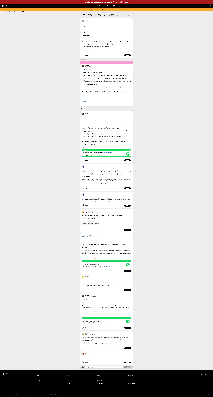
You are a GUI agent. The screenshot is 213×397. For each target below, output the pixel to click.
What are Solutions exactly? (107, 152)
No (111, 351)
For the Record (39, 380)
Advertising (69, 380)
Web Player (99, 378)
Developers (69, 378)
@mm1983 (85, 69)
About (37, 375)
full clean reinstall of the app (97, 255)
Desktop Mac (15, 11)
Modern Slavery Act (44, 394)
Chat (106, 6)
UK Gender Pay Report (59, 394)
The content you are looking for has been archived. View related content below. (107, 9)
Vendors (68, 385)
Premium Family (131, 380)
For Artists (69, 375)
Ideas (114, 6)
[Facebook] (209, 374)
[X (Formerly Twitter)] (205, 374)
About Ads (31, 394)
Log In (207, 5)
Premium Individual (131, 375)
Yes (116, 351)
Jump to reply (84, 101)
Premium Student (131, 383)
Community (7, 6)
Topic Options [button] (83, 59)
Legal (3, 394)
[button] (130, 21)
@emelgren (86, 239)
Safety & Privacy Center (10, 394)
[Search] (203, 5)
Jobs (37, 378)
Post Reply (127, 367)
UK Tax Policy (51, 394)
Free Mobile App (100, 380)
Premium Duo (130, 378)
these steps (113, 2)
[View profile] (83, 21)
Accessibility (37, 394)
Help (98, 6)
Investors (69, 383)
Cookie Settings (25, 394)
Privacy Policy (18, 394)
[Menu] (210, 5)
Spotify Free (130, 385)
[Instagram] (202, 374)
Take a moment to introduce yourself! (100, 155)
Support (99, 375)
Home (8, 11)
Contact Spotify (100, 383)
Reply (127, 55)
